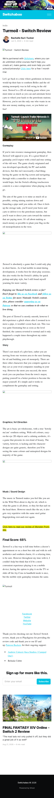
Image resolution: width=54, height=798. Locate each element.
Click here (26, 68)
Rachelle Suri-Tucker (22, 38)
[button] (49, 14)
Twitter (27, 617)
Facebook (27, 613)
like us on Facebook (27, 293)
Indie (5, 25)
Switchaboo (12, 14)
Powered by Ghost (27, 788)
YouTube (27, 623)
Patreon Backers (13, 645)
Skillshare (29, 58)
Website (27, 620)
